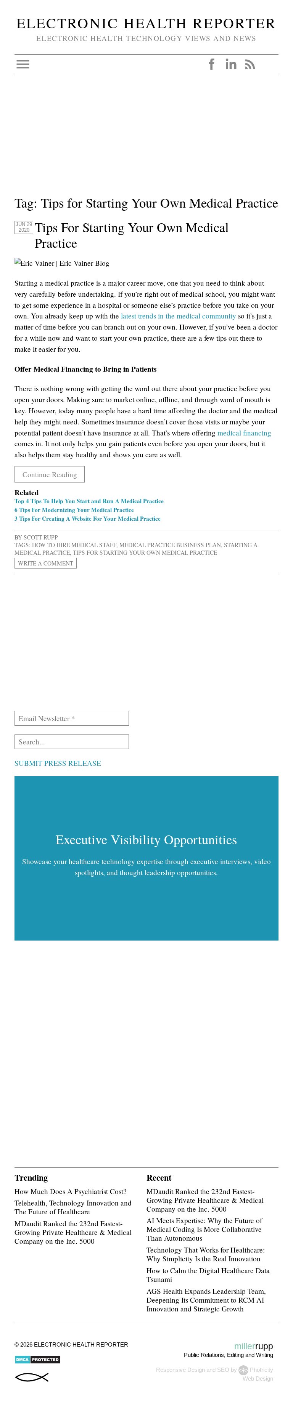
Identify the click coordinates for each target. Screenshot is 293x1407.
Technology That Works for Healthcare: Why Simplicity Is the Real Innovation (205, 1254)
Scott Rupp (41, 537)
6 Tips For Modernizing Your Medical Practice (74, 509)
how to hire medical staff (74, 545)
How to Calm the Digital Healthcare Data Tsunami (208, 1275)
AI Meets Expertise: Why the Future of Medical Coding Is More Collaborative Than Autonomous (204, 1229)
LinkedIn (230, 64)
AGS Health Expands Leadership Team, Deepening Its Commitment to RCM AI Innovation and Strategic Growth (206, 1299)
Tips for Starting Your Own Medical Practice (145, 552)
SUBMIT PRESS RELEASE (57, 763)
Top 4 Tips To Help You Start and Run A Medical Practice (89, 501)
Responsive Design (180, 1369)
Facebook (211, 64)
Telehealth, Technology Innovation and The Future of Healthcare (73, 1207)
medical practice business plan (170, 545)
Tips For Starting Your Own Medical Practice (132, 235)
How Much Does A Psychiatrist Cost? (70, 1191)
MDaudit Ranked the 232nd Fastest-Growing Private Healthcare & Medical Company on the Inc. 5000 (73, 1232)
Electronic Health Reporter (146, 22)
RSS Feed (249, 64)
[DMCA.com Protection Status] (37, 1362)
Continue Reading (50, 474)
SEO (223, 1369)
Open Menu (22, 64)
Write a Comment (45, 563)
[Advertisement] (146, 139)
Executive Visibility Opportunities (146, 839)
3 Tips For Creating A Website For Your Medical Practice (87, 518)
